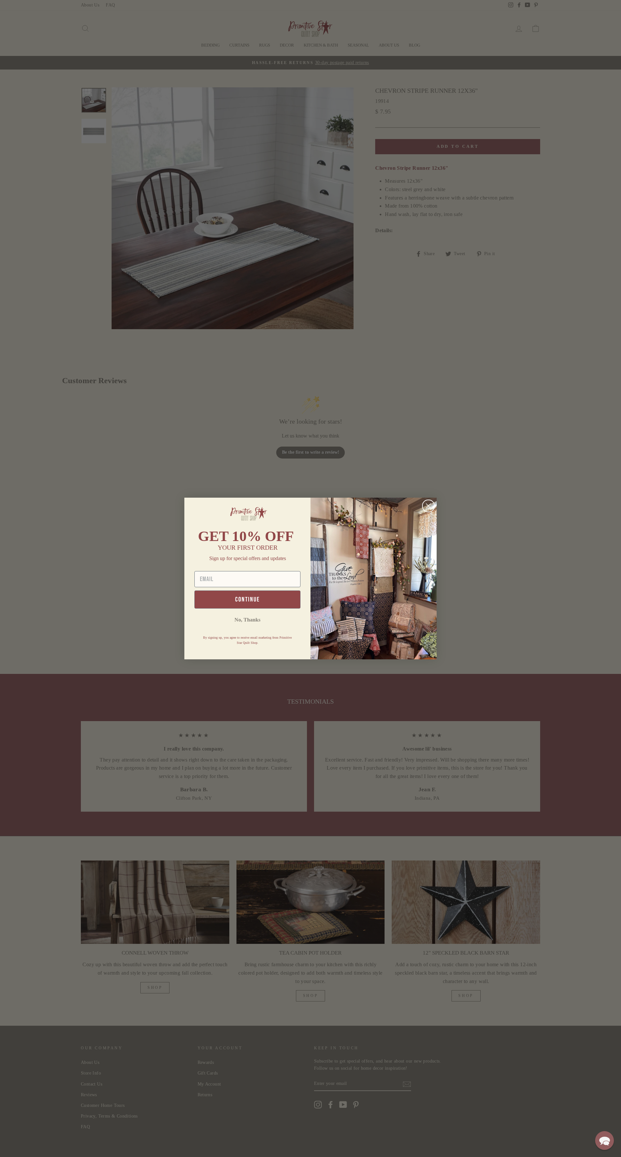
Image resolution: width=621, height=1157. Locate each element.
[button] (604, 1140)
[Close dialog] (428, 506)
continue (247, 599)
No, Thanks (247, 619)
